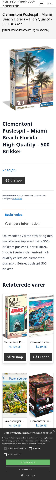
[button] (28, 475)
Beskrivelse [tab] (13, 215)
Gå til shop (13, 180)
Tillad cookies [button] (28, 462)
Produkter (17, 198)
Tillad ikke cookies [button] (28, 469)
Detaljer (41, 443)
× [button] (53, 431)
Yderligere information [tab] (22, 223)
